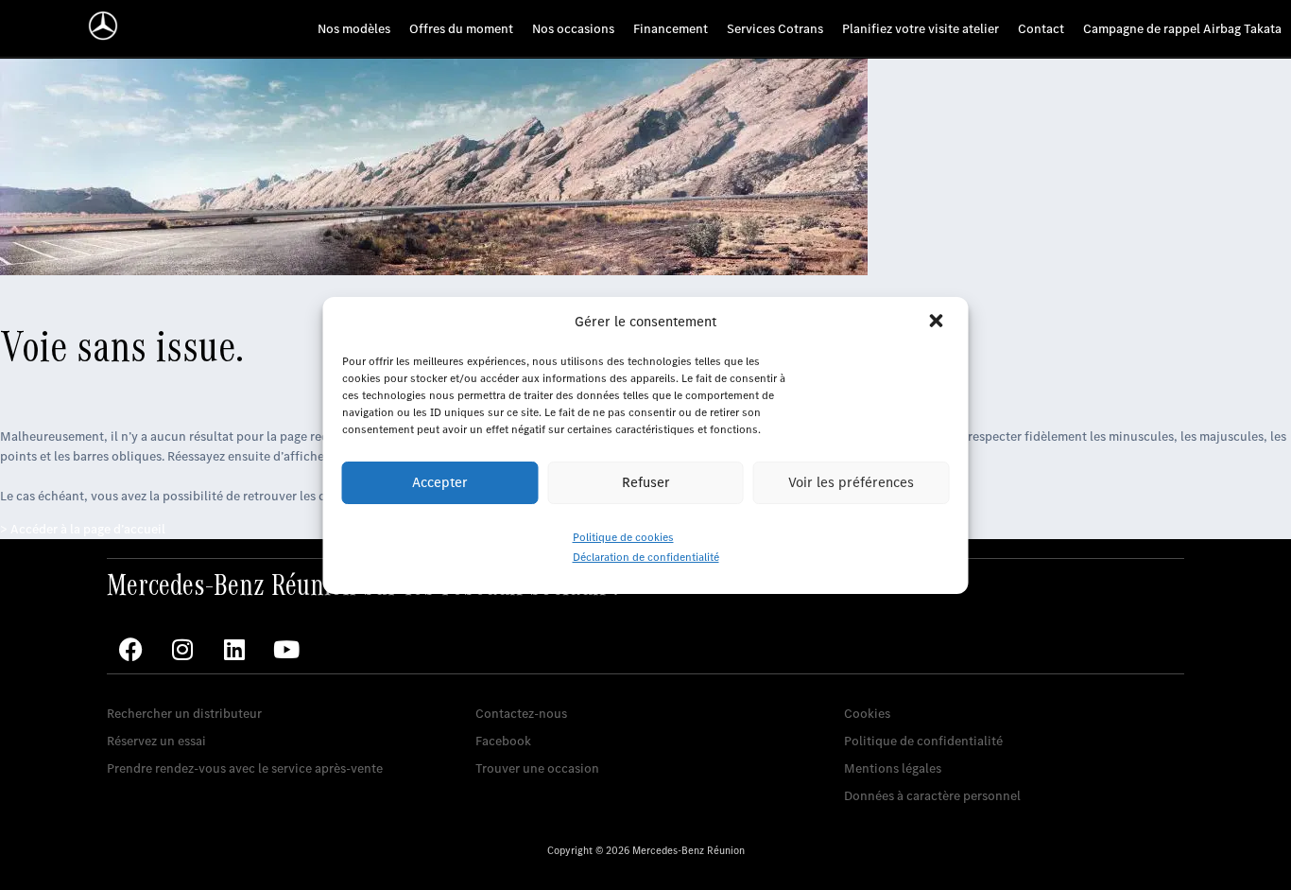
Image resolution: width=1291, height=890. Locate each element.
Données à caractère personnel (932, 796)
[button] (938, 322)
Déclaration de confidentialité (646, 557)
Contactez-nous (521, 714)
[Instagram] (182, 649)
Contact (1041, 29)
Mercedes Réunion (528, 684)
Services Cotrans (775, 29)
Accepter (440, 482)
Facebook (503, 741)
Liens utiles (876, 684)
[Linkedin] (234, 649)
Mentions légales (892, 768)
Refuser (646, 482)
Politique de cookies (623, 537)
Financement (670, 29)
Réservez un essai (156, 741)
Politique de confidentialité (923, 741)
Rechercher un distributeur (184, 714)
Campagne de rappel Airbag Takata (1182, 29)
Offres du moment (461, 29)
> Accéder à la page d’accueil (82, 529)
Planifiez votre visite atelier (920, 29)
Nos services (142, 684)
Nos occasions (573, 29)
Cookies (867, 714)
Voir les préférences (851, 482)
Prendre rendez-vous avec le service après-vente (245, 768)
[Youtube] (286, 649)
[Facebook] (130, 649)
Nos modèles (354, 29)
